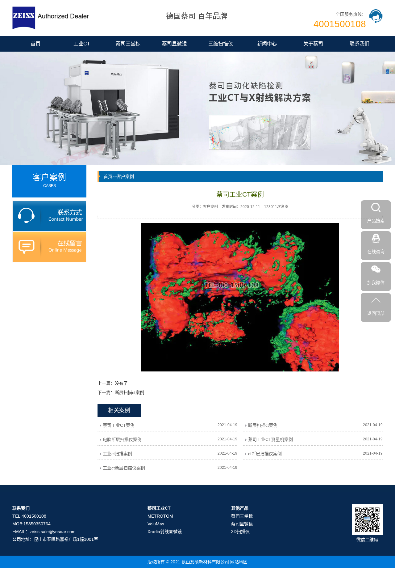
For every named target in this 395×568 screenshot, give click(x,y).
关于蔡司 (313, 43)
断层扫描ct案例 (129, 392)
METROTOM (160, 516)
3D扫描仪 (240, 531)
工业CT (81, 43)
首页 (35, 43)
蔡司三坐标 (128, 43)
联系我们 (359, 43)
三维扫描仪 (220, 43)
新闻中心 (267, 43)
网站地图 (238, 561)
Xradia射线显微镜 (165, 531)
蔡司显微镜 (174, 43)
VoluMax (156, 523)
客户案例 (125, 176)
